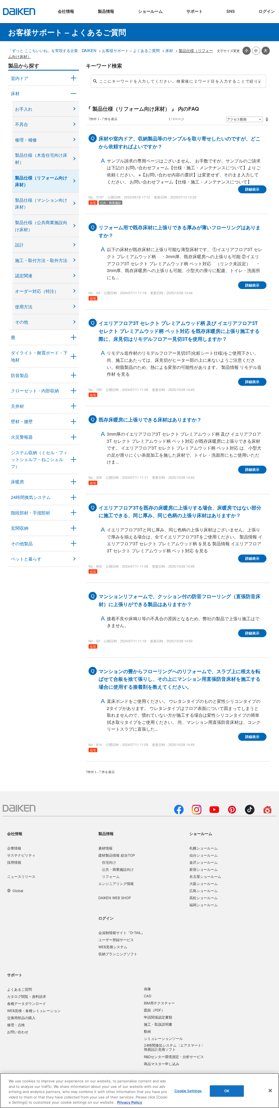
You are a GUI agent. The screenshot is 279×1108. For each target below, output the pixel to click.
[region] (139, 1090)
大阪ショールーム (203, 883)
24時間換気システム (31, 497)
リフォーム (111, 876)
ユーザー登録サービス (116, 940)
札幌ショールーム (203, 848)
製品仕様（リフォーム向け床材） (41, 181)
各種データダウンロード (26, 1003)
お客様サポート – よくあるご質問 (131, 50)
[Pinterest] (232, 812)
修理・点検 (16, 1025)
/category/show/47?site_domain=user (73, 421)
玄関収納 (19, 528)
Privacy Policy (129, 1102)
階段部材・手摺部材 (30, 513)
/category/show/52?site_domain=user (73, 437)
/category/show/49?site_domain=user (73, 406)
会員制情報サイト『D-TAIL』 (121, 933)
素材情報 (105, 848)
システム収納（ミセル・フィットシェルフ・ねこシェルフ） (39, 459)
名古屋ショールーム (205, 876)
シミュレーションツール (163, 1038)
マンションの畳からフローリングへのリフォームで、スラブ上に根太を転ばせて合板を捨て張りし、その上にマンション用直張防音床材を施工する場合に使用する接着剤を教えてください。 (179, 679)
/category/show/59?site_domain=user (73, 93)
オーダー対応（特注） (37, 291)
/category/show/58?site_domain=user (73, 543)
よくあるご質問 (19, 989)
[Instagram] (196, 812)
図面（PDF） (154, 1010)
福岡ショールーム (203, 905)
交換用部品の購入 (21, 1018)
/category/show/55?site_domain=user (73, 459)
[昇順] (267, 118)
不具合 (21, 124)
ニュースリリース (21, 876)
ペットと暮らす (26, 559)
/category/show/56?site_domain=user (73, 528)
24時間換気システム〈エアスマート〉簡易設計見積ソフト (174, 1047)
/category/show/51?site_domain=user (73, 497)
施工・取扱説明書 (158, 1024)
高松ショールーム (203, 898)
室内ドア (19, 78)
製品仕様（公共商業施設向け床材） (41, 226)
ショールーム (200, 833)
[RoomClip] (267, 812)
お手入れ (23, 109)
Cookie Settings (188, 1091)
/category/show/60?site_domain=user (73, 481)
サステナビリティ (21, 855)
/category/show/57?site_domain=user (73, 512)
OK (226, 1091)
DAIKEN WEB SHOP (114, 898)
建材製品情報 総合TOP (116, 855)
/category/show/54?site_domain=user (73, 390)
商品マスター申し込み (161, 1064)
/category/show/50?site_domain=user (73, 375)
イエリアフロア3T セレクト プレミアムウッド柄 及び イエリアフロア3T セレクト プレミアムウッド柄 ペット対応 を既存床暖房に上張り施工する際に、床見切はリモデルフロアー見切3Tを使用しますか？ (179, 331)
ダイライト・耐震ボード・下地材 (39, 356)
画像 (147, 989)
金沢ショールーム (203, 862)
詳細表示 (252, 189)
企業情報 (14, 848)
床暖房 (17, 481)
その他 (21, 322)
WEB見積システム (112, 947)
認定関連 (23, 275)
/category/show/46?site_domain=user (73, 337)
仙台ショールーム (203, 855)
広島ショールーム (203, 891)
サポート (14, 974)
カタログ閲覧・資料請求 (26, 996)
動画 (147, 1031)
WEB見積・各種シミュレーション (34, 1010)
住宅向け (109, 862)
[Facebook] (179, 812)
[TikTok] (249, 812)
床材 (169, 50)
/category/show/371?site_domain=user (73, 78)
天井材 (17, 406)
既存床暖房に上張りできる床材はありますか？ (150, 419)
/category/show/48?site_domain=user (73, 356)
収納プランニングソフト (117, 954)
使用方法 (23, 306)
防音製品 (19, 375)
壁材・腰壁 (22, 421)
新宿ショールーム (203, 869)
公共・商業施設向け (118, 869)
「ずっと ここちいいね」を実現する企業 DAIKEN (52, 50)
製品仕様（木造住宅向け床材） (41, 158)
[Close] (270, 1091)
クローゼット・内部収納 (35, 390)
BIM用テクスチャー (159, 1003)
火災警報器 (22, 437)
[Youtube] (214, 812)
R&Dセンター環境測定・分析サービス (174, 1057)
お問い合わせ (17, 1032)
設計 (19, 245)
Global (18, 891)
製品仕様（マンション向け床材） (41, 203)
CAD (147, 996)
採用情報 (14, 862)
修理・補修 (26, 140)
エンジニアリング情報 (116, 883)
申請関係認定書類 (158, 1017)
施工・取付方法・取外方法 (41, 260)
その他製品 (22, 543)
